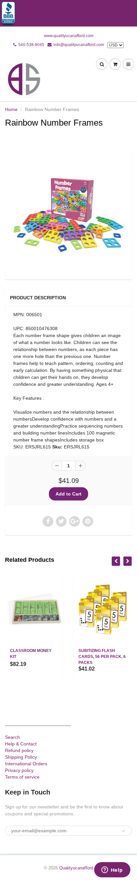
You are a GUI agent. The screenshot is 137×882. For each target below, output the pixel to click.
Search (12, 737)
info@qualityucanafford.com (79, 44)
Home (11, 109)
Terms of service (22, 777)
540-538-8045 (31, 44)
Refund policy (19, 750)
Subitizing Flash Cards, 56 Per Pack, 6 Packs (102, 656)
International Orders (26, 763)
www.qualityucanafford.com (68, 35)
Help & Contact (21, 743)
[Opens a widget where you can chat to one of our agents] (112, 870)
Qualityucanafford (76, 867)
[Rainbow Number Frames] (68, 212)
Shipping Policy (21, 757)
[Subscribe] (123, 831)
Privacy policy (19, 770)
